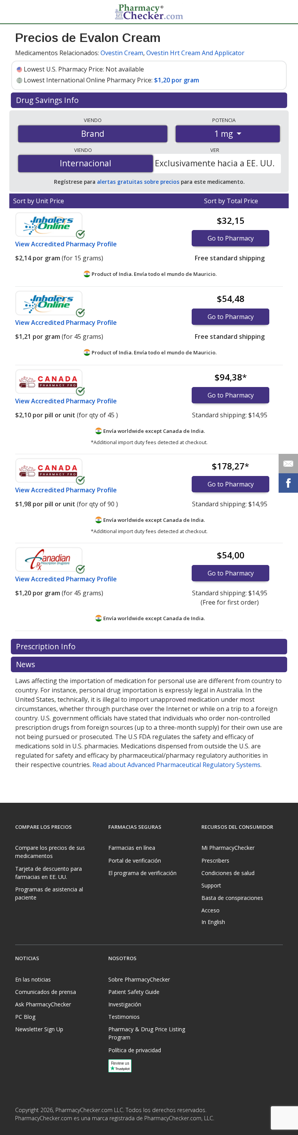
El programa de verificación (142, 873)
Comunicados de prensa (45, 992)
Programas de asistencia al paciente (49, 893)
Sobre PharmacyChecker (139, 979)
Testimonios (124, 1016)
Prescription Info (47, 646)
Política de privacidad (134, 1050)
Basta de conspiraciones (232, 897)
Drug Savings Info (48, 100)
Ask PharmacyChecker (43, 1004)
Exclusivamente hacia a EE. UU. (215, 163)
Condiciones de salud (228, 873)
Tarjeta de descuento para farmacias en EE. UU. (48, 872)
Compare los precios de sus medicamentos (50, 852)
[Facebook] (22, 1128)
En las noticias (33, 979)
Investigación (124, 1004)
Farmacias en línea (131, 847)
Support (211, 885)
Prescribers (215, 860)
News (26, 664)
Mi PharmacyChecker (228, 847)
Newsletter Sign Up (39, 1029)
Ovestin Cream (121, 53)
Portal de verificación (134, 860)
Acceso (210, 910)
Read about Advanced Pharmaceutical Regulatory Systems (176, 764)
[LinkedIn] (38, 1128)
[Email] (288, 463)
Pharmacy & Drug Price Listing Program (146, 1033)
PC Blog (25, 1016)
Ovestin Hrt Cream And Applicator (195, 53)
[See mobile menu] (21, 11)
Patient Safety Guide (133, 992)
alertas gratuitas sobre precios (138, 181)
